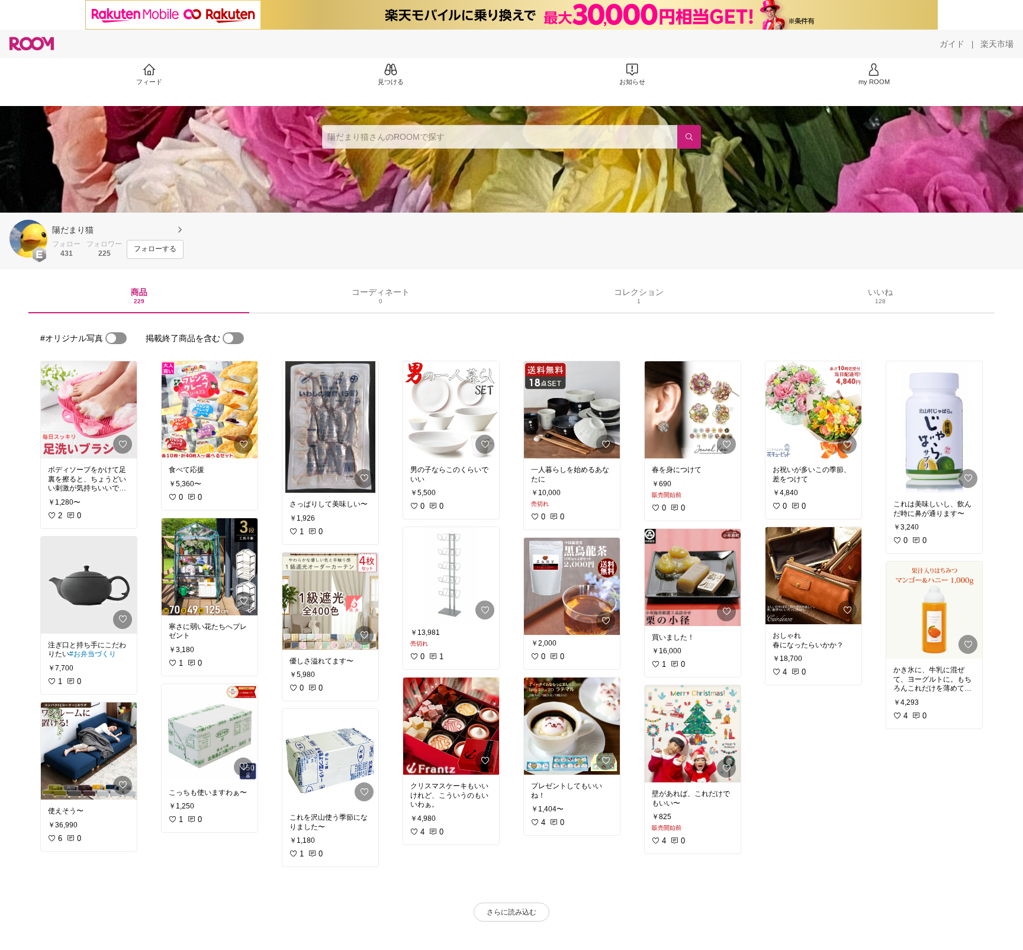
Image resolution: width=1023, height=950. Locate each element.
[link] (89, 409)
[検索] (689, 137)
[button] (28, 239)
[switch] (116, 338)
